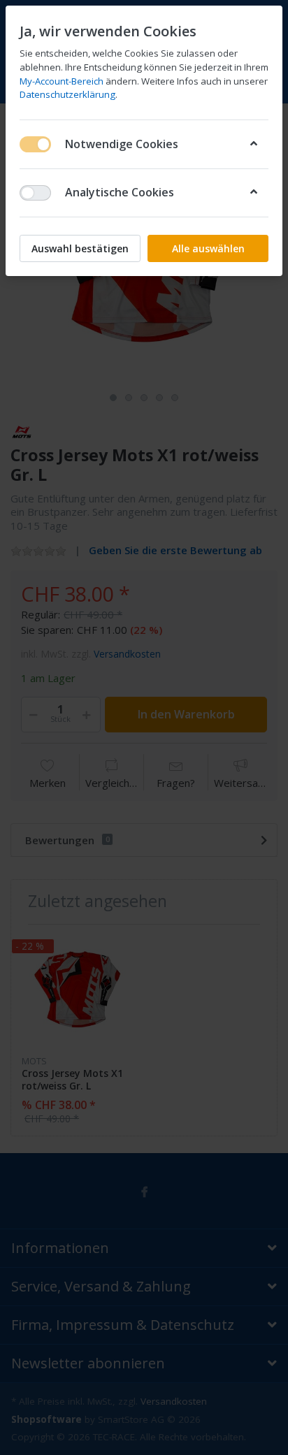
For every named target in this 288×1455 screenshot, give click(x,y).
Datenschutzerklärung (67, 94)
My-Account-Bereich (61, 81)
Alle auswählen (208, 248)
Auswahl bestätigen (80, 248)
